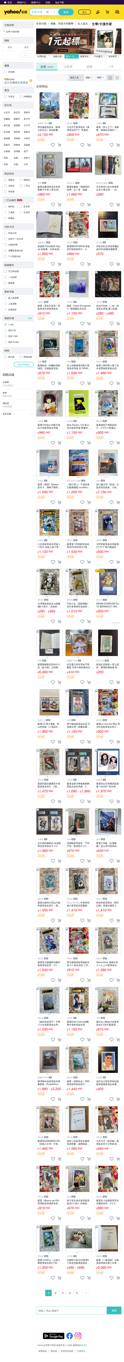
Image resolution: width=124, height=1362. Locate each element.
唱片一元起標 (72, 56)
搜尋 (114, 1310)
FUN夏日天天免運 (100, 56)
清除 (30, 318)
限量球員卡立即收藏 (86, 56)
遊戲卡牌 (57, 56)
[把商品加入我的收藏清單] (53, 145)
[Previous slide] (38, 106)
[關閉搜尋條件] (47, 12)
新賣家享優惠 (114, 56)
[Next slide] (60, 106)
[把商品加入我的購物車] (59, 145)
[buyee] (18, 81)
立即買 (68, 66)
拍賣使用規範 (67, 1350)
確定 (26, 55)
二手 (111, 66)
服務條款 (43, 1350)
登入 (84, 12)
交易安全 (81, 1350)
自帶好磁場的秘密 (43, 56)
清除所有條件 (23, 364)
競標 (89, 66)
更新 (84, 1345)
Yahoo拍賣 (15, 12)
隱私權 (54, 1350)
